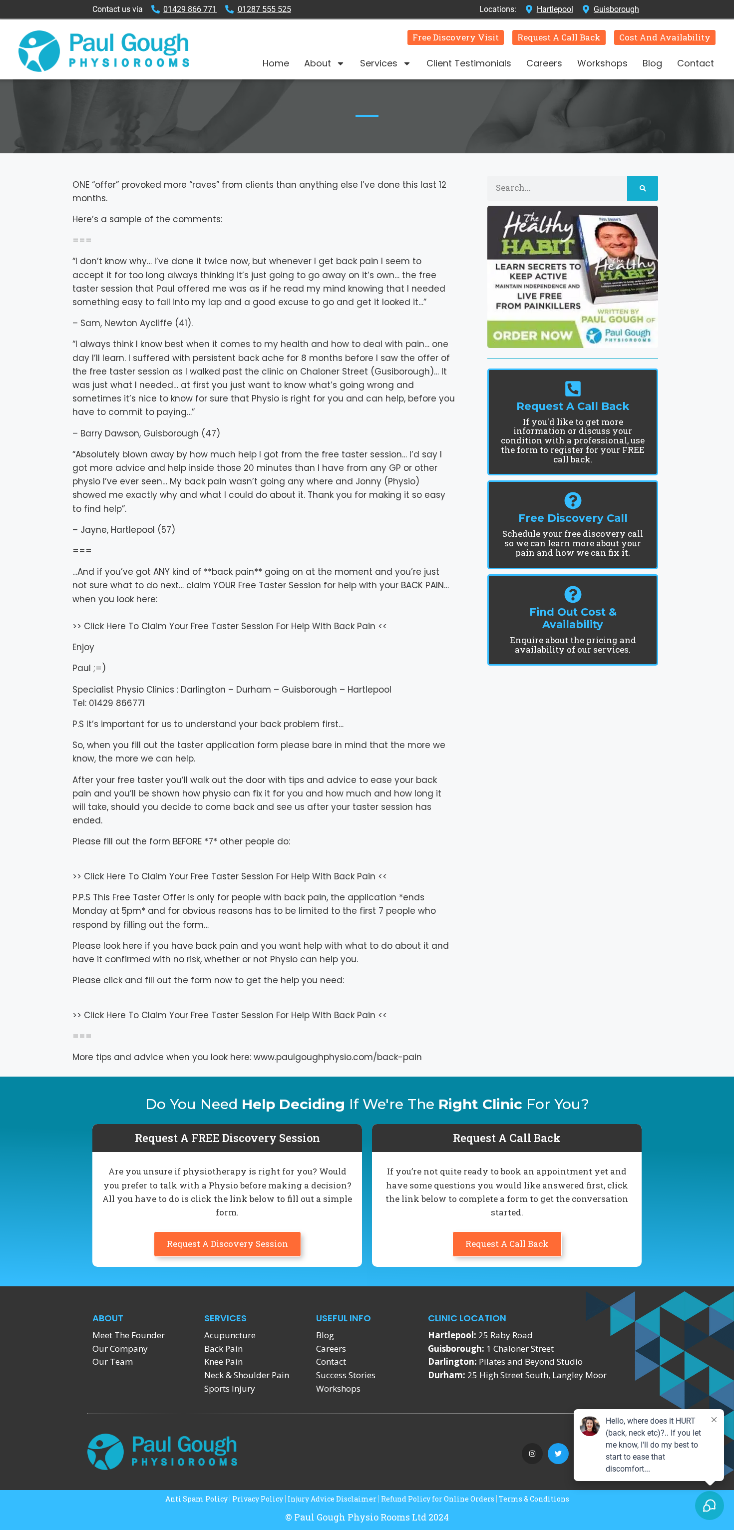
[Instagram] (532, 1453)
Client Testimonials (468, 63)
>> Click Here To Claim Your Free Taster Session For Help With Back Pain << (229, 626)
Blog (652, 63)
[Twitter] (558, 1453)
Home (276, 63)
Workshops (602, 63)
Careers (544, 63)
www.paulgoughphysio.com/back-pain (338, 1057)
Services (378, 63)
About (317, 63)
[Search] (643, 188)
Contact (695, 63)
